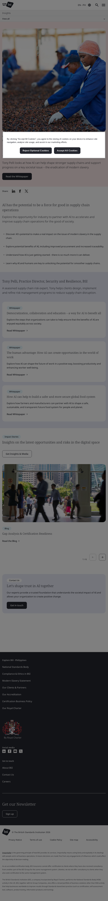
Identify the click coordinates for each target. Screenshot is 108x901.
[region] (54, 145)
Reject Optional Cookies (36, 150)
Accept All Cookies (67, 150)
